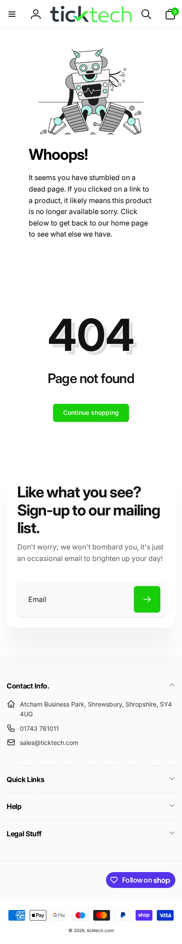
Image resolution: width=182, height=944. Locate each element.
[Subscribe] (147, 599)
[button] (12, 14)
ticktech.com (100, 930)
